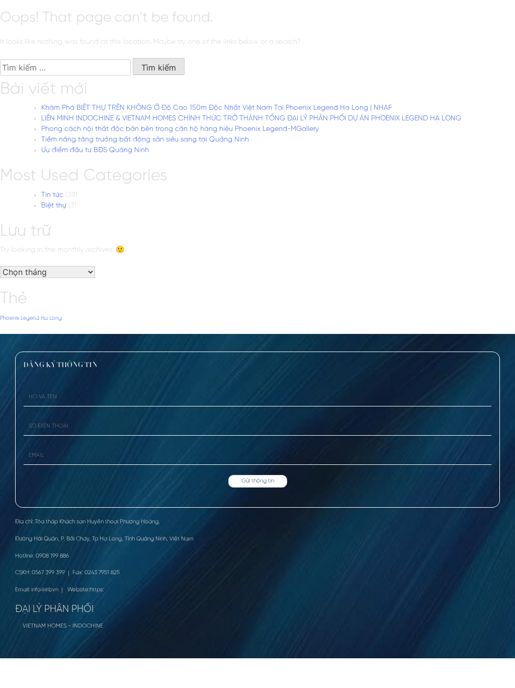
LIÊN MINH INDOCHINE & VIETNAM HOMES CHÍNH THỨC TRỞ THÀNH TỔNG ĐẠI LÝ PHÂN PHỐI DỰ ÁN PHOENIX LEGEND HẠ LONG (251, 118)
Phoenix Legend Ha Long (31, 318)
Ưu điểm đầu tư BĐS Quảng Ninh (95, 150)
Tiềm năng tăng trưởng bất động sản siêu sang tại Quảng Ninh (145, 140)
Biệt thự (53, 206)
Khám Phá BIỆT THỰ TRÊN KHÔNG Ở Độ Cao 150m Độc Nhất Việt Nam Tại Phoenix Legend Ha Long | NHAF (216, 108)
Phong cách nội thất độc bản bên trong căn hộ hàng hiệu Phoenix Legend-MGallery (180, 129)
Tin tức (52, 195)
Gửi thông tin (257, 481)
